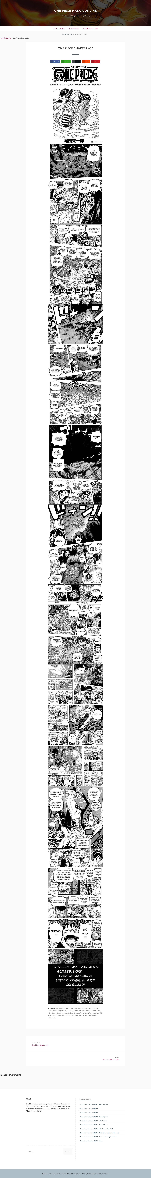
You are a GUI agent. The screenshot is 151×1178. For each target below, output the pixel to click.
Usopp (64, 1015)
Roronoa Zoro (94, 1013)
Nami (99, 1011)
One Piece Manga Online (75, 10)
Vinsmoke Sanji (72, 1015)
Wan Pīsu (95, 1015)
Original (76, 1013)
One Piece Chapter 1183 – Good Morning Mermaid (98, 1137)
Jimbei (76, 1011)
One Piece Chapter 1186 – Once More (93, 1125)
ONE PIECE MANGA (58, 28)
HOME (2, 38)
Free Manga (57, 1011)
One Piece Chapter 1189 (89, 1113)
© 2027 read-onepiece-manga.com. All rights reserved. (61, 1174)
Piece (82, 1013)
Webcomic (52, 1018)
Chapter (77, 1008)
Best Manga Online (62, 1008)
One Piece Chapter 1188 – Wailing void (94, 1117)
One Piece (64, 1013)
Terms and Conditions (90, 28)
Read (86, 1013)
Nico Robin (52, 1013)
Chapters (83, 1008)
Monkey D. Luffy (90, 1011)
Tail (101, 1013)
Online (70, 1013)
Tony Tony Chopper (55, 1015)
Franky (50, 1011)
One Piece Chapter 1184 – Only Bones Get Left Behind (99, 1133)
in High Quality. (67, 1011)
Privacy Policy (73, 28)
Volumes (88, 1015)
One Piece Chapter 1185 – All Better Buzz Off (96, 1129)
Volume (81, 1015)
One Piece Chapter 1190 (89, 1109)
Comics (8, 38)
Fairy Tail (95, 1008)
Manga (81, 1011)
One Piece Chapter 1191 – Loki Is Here (94, 1105)
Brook (71, 1008)
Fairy (89, 1008)
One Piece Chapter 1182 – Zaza (91, 1141)
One (58, 1013)
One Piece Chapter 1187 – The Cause (93, 1121)
